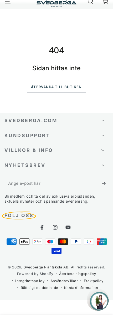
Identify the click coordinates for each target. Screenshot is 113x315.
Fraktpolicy (94, 281)
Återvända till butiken (56, 87)
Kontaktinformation (81, 288)
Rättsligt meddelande (39, 288)
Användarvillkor (64, 281)
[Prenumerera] (105, 183)
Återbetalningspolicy (77, 274)
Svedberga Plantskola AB (46, 267)
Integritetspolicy (29, 281)
